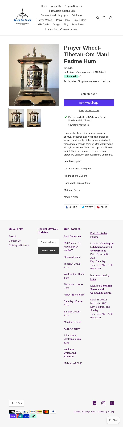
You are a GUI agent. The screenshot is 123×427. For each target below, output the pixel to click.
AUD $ (16, 403)
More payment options (89, 110)
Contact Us (15, 240)
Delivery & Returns (19, 245)
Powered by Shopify (105, 412)
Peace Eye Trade (88, 412)
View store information (78, 125)
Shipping (82, 81)
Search (12, 236)
